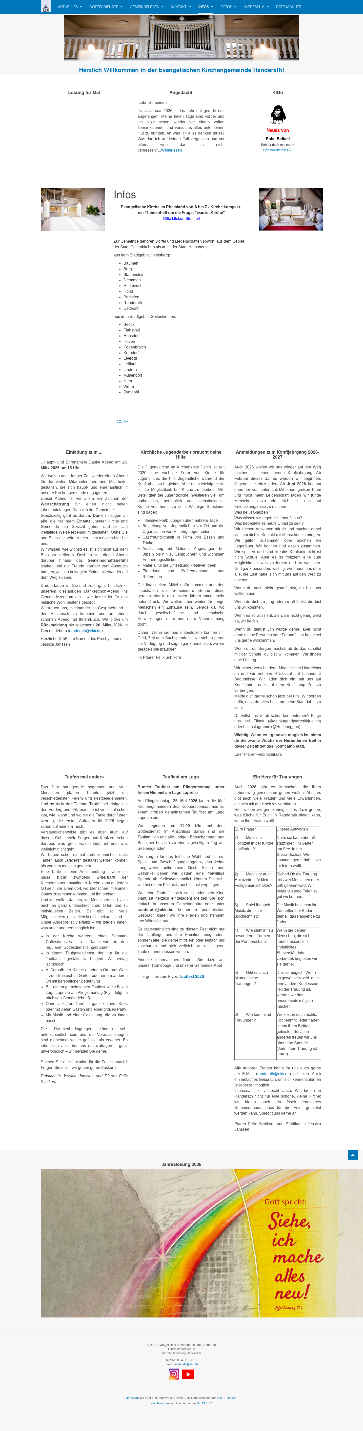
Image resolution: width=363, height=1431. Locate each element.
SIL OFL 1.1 (205, 1403)
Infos (204, 6)
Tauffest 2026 (191, 976)
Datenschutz (288, 6)
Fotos (227, 6)
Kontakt (179, 6)
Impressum (254, 6)
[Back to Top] (353, 1155)
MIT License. (228, 1397)
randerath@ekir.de (85, 631)
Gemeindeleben (145, 6)
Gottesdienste (104, 6)
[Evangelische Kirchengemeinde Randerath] (46, 6)
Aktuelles (68, 6)
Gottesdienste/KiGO (277, 149)
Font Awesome (160, 1403)
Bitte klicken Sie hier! (181, 218)
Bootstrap (132, 1397)
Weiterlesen (171, 150)
